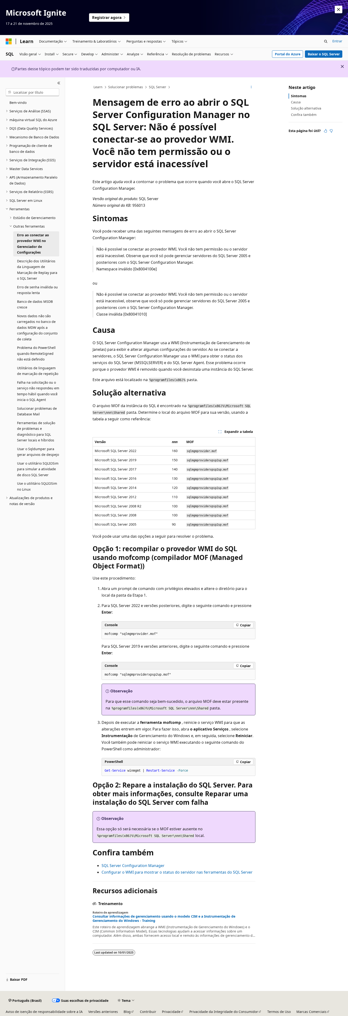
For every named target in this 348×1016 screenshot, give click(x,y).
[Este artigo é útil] (325, 131)
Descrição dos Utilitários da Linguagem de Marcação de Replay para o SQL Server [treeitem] (37, 270)
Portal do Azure (287, 54)
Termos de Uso (279, 1011)
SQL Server (157, 87)
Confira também (304, 114)
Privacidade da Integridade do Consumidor (223, 1011)
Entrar (337, 41)
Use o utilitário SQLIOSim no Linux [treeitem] (37, 486)
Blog (127, 1011)
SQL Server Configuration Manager (133, 865)
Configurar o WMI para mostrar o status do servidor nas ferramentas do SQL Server (177, 872)
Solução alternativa (306, 108)
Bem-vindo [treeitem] (18, 102)
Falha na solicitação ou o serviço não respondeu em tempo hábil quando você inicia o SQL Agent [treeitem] (38, 391)
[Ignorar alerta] (338, 9)
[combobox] (32, 92)
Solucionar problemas (125, 87)
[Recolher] (59, 83)
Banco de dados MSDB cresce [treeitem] (35, 304)
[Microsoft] (9, 41)
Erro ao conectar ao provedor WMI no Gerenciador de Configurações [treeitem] (33, 244)
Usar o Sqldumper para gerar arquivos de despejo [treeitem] (38, 452)
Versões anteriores (103, 1011)
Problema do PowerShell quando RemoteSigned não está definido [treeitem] (36, 353)
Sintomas (298, 96)
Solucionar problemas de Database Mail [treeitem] (37, 411)
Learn (98, 87)
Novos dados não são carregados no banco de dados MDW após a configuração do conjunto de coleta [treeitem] (37, 327)
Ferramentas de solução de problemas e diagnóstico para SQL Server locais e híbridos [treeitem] (36, 432)
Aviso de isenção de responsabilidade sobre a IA (44, 1011)
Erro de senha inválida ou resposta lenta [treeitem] (37, 290)
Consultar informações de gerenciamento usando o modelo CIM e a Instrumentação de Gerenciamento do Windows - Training (164, 918)
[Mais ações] (251, 87)
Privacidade (171, 1011)
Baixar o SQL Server (324, 54)
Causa (296, 102)
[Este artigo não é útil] (331, 131)
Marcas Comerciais (311, 1011)
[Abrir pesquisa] (325, 41)
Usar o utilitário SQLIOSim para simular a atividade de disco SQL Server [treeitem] (37, 469)
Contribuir (148, 1011)
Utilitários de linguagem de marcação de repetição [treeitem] (37, 371)
